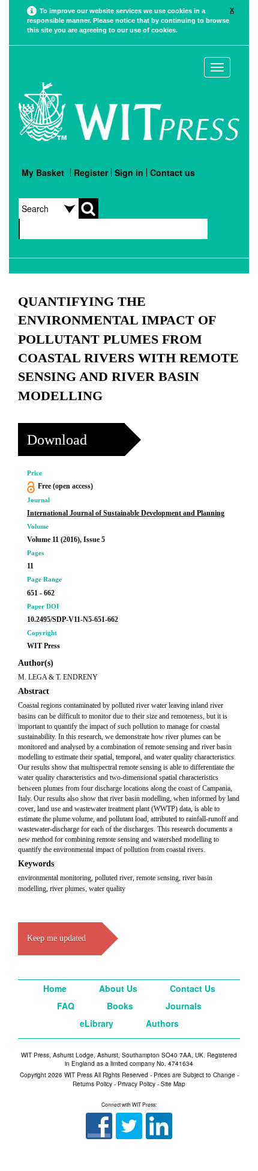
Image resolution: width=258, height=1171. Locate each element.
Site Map (173, 1084)
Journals (184, 1006)
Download (57, 440)
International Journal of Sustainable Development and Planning (125, 513)
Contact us (172, 172)
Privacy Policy (136, 1084)
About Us (118, 988)
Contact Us (192, 988)
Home (55, 988)
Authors (162, 1023)
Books (120, 1006)
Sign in (129, 172)
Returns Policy (92, 1084)
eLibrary (96, 1023)
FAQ (65, 1006)
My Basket (43, 172)
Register (91, 172)
